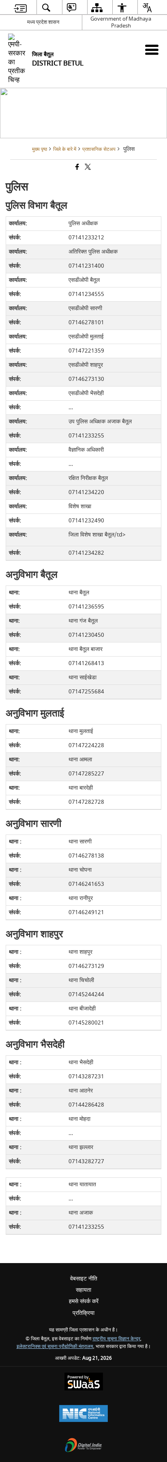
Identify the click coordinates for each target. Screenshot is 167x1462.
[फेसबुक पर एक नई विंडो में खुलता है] (76, 167)
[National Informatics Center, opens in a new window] (83, 1414)
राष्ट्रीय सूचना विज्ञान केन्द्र (116, 1338)
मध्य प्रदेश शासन (43, 22)
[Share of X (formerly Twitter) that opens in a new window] (87, 167)
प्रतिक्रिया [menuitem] (83, 1313)
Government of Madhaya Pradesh (120, 22)
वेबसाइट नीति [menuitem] (83, 1278)
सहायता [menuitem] (83, 1290)
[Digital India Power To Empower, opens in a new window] (83, 1446)
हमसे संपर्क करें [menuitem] (83, 1301)
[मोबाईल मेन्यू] (152, 49)
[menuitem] (20, 7)
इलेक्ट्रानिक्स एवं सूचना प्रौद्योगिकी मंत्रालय (55, 1346)
